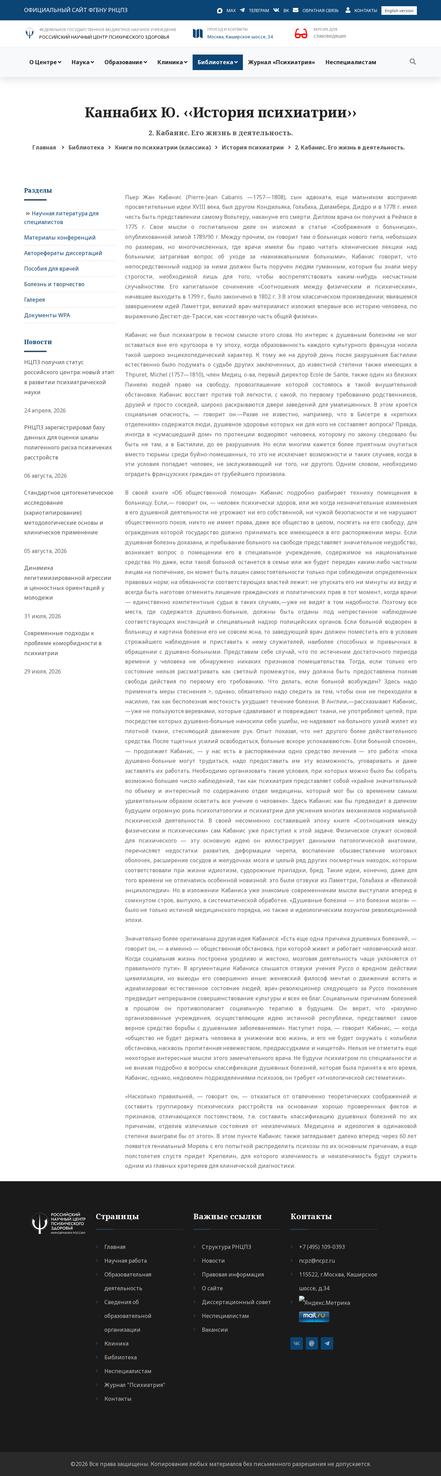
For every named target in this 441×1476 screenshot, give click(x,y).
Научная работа (125, 1260)
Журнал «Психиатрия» (281, 62)
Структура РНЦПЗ (226, 1247)
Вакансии (215, 1329)
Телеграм (259, 10)
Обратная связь (320, 10)
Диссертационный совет (236, 1302)
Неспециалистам (351, 62)
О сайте (212, 1288)
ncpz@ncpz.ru (317, 1260)
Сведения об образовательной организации (128, 1315)
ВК (286, 10)
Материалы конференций (60, 237)
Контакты (366, 10)
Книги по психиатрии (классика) (163, 147)
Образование (123, 62)
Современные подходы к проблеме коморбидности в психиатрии (63, 643)
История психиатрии (253, 147)
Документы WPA (47, 315)
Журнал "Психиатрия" (134, 1385)
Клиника (170, 62)
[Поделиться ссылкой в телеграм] (327, 1343)
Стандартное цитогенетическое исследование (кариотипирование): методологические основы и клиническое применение (68, 512)
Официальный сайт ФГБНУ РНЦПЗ (75, 10)
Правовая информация (233, 1274)
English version (399, 10)
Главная (44, 147)
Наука (81, 62)
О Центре (43, 62)
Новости (213, 1260)
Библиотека (215, 62)
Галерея (34, 299)
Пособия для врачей (51, 268)
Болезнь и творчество (54, 284)
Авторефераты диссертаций (63, 253)
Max (231, 10)
